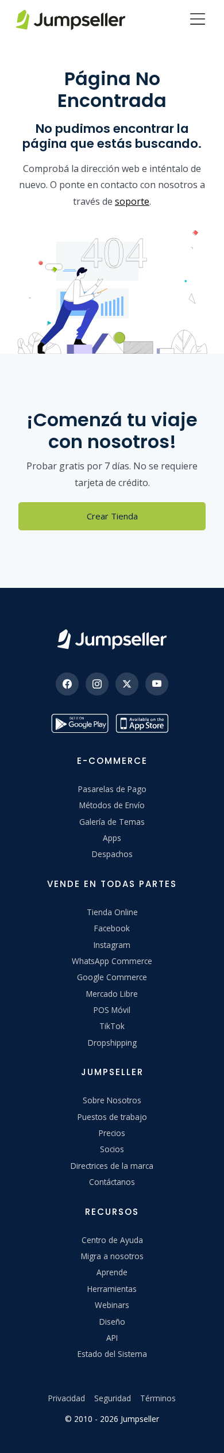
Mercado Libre (112, 993)
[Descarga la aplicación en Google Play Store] (80, 723)
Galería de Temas (112, 821)
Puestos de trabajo (112, 1116)
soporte (132, 201)
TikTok (112, 1025)
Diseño (112, 1321)
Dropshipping (112, 1042)
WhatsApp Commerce (112, 960)
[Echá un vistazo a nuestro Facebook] (67, 683)
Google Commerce (112, 977)
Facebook (112, 928)
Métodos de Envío (112, 805)
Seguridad (112, 1398)
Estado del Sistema (112, 1353)
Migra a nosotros (112, 1256)
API (112, 1337)
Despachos (112, 853)
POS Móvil (112, 1009)
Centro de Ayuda (112, 1239)
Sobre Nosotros (112, 1100)
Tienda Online (112, 912)
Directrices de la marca (112, 1165)
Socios (112, 1149)
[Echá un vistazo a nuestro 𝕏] (126, 683)
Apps (112, 837)
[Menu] (197, 20)
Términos (158, 1398)
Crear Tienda (112, 516)
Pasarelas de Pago (112, 788)
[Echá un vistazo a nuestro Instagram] (97, 683)
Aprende (112, 1272)
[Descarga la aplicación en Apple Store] (144, 723)
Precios (112, 1132)
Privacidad (66, 1398)
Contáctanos (112, 1181)
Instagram (112, 944)
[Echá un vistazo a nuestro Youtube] (156, 683)
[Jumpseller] (112, 639)
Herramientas (112, 1288)
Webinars (112, 1304)
